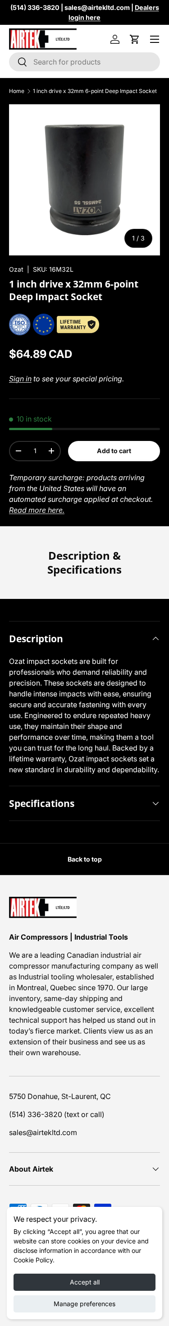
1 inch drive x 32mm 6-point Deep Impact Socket (95, 91)
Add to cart (114, 450)
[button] (135, 39)
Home (16, 91)
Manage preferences (84, 1303)
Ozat (16, 269)
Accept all (85, 1282)
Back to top (85, 859)
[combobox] (84, 61)
